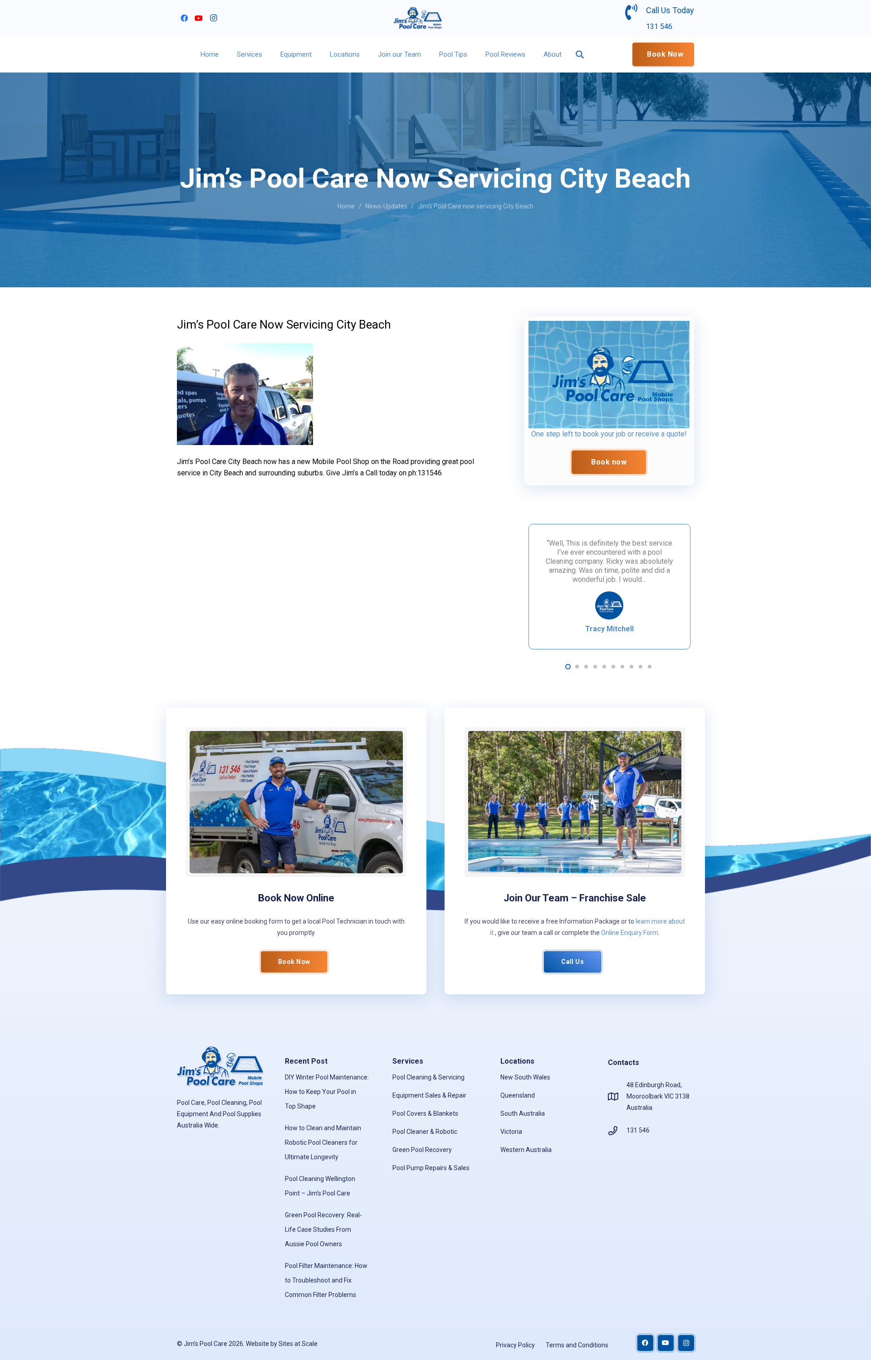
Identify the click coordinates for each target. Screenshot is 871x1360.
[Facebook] (184, 18)
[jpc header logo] (417, 18)
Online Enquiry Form (629, 932)
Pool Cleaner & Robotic (424, 1131)
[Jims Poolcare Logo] (609, 374)
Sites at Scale (298, 1343)
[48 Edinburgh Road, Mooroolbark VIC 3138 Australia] (617, 1096)
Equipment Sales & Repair (429, 1095)
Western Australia (526, 1149)
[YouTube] (198, 18)
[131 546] (617, 1130)
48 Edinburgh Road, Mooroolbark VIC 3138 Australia (658, 1096)
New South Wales (525, 1077)
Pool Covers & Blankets (425, 1113)
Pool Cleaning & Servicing (428, 1077)
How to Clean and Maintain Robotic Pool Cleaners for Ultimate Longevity (323, 1142)
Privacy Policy (515, 1345)
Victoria (511, 1131)
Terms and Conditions (577, 1345)
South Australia (522, 1113)
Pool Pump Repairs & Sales (431, 1167)
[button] (266, 54)
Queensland (517, 1095)
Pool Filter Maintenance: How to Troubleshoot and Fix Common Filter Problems (326, 1280)
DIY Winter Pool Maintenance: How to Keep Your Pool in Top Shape (327, 1092)
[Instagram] (213, 18)
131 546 (638, 1130)
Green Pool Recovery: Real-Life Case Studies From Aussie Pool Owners (323, 1229)
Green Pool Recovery (422, 1149)
